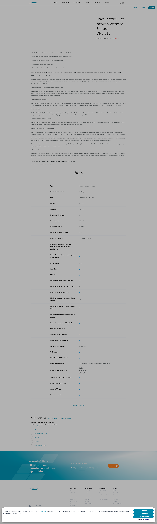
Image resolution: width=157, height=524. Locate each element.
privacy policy (42, 511)
